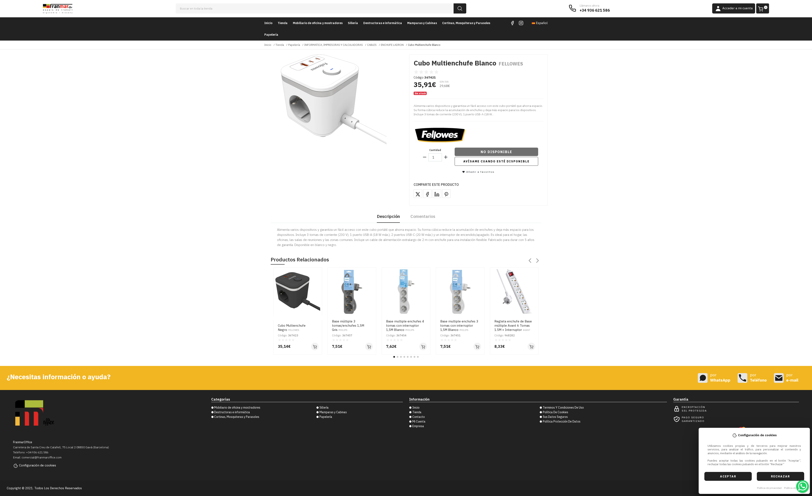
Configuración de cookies (37, 465)
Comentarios (422, 216)
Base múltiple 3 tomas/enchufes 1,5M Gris (348, 325)
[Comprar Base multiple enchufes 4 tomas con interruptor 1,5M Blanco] (423, 346)
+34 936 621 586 (595, 10)
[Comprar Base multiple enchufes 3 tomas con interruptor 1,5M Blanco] (477, 346)
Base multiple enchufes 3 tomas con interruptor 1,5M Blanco (459, 325)
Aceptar (728, 476)
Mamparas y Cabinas (422, 23)
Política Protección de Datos (561, 421)
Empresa (418, 426)
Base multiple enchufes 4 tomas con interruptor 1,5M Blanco (405, 325)
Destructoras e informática (382, 23)
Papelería (271, 35)
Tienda (283, 23)
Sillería (353, 23)
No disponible (496, 152)
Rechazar (780, 476)
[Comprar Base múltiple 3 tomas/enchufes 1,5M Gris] (369, 346)
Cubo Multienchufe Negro (292, 327)
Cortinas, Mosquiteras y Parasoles (466, 23)
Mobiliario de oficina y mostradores (318, 23)
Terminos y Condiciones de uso (563, 407)
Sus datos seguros (555, 417)
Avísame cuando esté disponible (496, 161)
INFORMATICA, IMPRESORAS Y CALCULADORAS (333, 45)
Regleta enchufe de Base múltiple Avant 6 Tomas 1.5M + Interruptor (513, 325)
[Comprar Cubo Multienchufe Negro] (315, 346)
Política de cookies (794, 487)
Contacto (418, 417)
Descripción (388, 216)
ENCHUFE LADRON (392, 45)
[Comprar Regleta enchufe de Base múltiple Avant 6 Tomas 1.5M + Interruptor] (531, 346)
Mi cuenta (418, 421)
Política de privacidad (769, 487)
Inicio (268, 23)
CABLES (372, 45)
